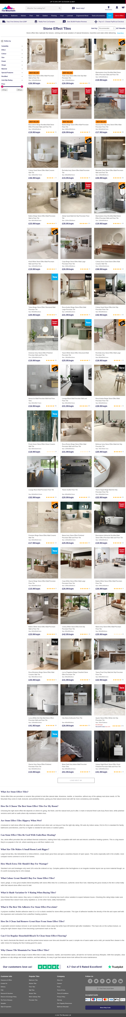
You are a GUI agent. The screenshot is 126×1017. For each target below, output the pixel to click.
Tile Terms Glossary (6, 1000)
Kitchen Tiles (32, 983)
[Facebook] (90, 981)
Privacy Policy (61, 996)
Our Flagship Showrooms (64, 1003)
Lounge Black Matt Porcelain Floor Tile (41, 490)
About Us (59, 980)
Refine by (7, 41)
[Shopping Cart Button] (123, 7)
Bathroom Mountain (63, 1006)
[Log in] (117, 7)
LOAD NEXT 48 (76, 780)
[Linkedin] (120, 981)
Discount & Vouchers (7, 993)
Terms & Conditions (62, 993)
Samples (3, 1003)
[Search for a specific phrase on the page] (60, 8)
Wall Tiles (31, 990)
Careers (59, 983)
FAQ (2, 990)
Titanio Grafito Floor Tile (70, 490)
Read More (120, 33)
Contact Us (4, 983)
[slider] (2, 86)
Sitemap (59, 1000)
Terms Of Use (61, 990)
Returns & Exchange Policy (9, 996)
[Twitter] (96, 981)
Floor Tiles (32, 986)
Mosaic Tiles (32, 993)
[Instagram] (114, 981)
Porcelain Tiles (33, 1000)
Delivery (3, 986)
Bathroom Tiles (33, 980)
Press (58, 986)
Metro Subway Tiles (34, 996)
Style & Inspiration (6, 1006)
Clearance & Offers (6, 980)
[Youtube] (108, 981)
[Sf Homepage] (8, 8)
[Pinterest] (102, 981)
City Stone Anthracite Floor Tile (72, 718)
